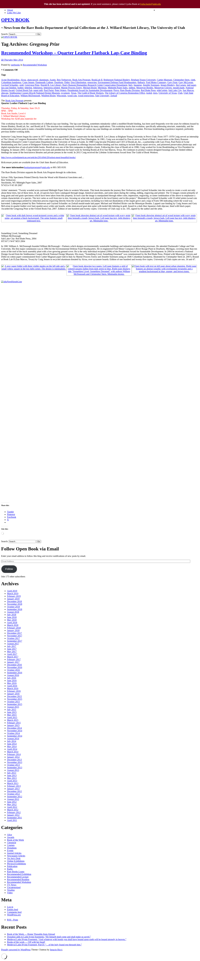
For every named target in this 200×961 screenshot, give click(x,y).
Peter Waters (60, 90)
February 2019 (14, 596)
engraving (92, 82)
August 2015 (13, 707)
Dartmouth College (44, 82)
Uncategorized (13, 887)
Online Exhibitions (15, 861)
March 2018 (12, 625)
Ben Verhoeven (64, 80)
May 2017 (12, 651)
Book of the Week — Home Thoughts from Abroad (31, 934)
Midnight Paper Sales (118, 87)
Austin (52, 80)
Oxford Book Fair (24, 90)
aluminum (43, 80)
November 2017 (14, 635)
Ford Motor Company (156, 82)
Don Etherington (78, 82)
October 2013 (13, 765)
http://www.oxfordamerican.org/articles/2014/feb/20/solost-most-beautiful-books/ (38, 157)
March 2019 (12, 593)
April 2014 (12, 749)
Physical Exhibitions (16, 863)
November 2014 (14, 730)
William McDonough (30, 95)
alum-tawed (32, 80)
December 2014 (14, 728)
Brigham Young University (143, 80)
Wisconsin (61, 95)
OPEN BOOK (15, 19)
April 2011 (12, 820)
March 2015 (12, 720)
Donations (12, 848)
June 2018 (12, 617)
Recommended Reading (18, 879)
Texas (73, 93)
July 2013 (11, 773)
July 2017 (11, 646)
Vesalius (11, 890)
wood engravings (86, 95)
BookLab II (97, 80)
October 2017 (13, 638)
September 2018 (14, 609)
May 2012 (12, 804)
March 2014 (12, 751)
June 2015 (12, 712)
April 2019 (12, 591)
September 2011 (14, 817)
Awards (10, 837)
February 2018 (14, 628)
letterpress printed (52, 87)
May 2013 (12, 778)
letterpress (37, 87)
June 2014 (12, 744)
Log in (10, 907)
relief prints (162, 90)
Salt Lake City (175, 90)
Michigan (102, 87)
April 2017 (12, 654)
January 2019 (13, 599)
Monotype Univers (163, 87)
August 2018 (13, 612)
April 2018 (12, 622)
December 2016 (14, 664)
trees (155, 93)
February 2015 (14, 722)
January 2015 (13, 725)
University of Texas (168, 93)
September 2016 (14, 672)
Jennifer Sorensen (151, 85)
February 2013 (14, 786)
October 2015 (13, 701)
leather (20, 87)
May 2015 (12, 715)
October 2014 (13, 733)
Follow (9, 569)
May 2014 (12, 746)
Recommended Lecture (18, 877)
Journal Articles (14, 853)
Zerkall (113, 95)
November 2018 (14, 604)
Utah (180, 93)
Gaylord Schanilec (9, 85)
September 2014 (14, 736)
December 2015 (14, 696)
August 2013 (13, 770)
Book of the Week (15, 840)
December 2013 (14, 759)
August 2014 (13, 738)
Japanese (138, 85)
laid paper (191, 85)
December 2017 (14, 633)
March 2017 (12, 657)
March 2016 (12, 688)
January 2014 (13, 757)
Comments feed (14, 912)
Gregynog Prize (32, 85)
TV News (11, 885)
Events (10, 850)
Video (10, 892)
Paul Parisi (49, 90)
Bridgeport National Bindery (117, 80)
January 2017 (13, 662)
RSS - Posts (12, 920)
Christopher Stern (181, 80)
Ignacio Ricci (56, 949)
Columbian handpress (11, 82)
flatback (141, 82)
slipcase (4, 93)
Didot (67, 82)
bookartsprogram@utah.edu (37, 167)
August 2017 (13, 643)
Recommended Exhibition (19, 874)
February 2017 (14, 659)
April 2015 (12, 717)
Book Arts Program (81, 80)
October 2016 (13, 670)
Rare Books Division (130, 90)
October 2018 (13, 606)
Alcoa (23, 80)
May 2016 (12, 683)
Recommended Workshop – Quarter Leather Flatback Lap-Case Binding (74, 52)
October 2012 (13, 794)
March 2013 (12, 783)
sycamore (65, 93)
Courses (10, 845)
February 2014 (14, 754)
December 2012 (14, 791)
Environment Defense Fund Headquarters (117, 82)
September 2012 (14, 796)
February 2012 (14, 812)
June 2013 (12, 775)
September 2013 (14, 767)
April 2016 (12, 686)
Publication (12, 866)
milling (132, 87)
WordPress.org (14, 915)
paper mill (38, 90)
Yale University (102, 95)
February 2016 (14, 691)
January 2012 (13, 815)
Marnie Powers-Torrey (71, 87)
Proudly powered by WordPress (16, 949)
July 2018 (11, 614)
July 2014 (11, 741)
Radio (10, 869)
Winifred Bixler (48, 95)
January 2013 (13, 788)
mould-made (178, 87)
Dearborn (58, 82)
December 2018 (14, 601)
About (10, 10)
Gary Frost (172, 82)
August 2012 (13, 799)
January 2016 (13, 693)
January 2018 (13, 630)
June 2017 (12, 649)
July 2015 (11, 709)
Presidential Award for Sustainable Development (89, 90)
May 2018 (12, 620)
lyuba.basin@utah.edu (150, 4)
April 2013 (12, 780)
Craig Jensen (28, 82)
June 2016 (12, 680)
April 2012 (12, 807)
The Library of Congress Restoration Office (125, 93)
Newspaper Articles (16, 855)
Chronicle (11, 842)
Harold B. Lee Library (51, 85)
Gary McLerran (185, 82)
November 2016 (14, 667)
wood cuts (72, 95)
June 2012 (12, 802)
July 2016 (11, 678)
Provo (116, 90)
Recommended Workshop (35, 65)
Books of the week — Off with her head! (26, 942)
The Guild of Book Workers (90, 93)
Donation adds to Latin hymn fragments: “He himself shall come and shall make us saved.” (49, 937)
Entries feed (12, 909)
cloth (193, 80)
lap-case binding (8, 87)
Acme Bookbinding (10, 80)
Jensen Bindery (167, 85)
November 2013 (14, 762)
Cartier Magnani (164, 80)
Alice (9, 834)
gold (21, 85)
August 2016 (13, 675)
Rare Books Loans (15, 871)
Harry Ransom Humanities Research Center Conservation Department (94, 85)
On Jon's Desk (13, 858)
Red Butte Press (148, 90)
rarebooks (15, 65)
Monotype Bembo (144, 87)
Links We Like (14, 12)
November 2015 (14, 699)
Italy (130, 85)
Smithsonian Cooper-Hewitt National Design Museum (35, 93)
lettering (28, 87)
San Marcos (188, 90)
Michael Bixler (90, 87)
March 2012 (12, 809)
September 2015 (14, 704)
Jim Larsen (181, 85)
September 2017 (14, 641)
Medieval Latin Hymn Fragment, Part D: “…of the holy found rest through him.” (44, 944)
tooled (149, 93)
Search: (4, 34)
